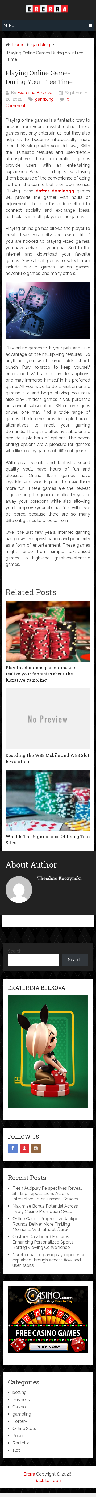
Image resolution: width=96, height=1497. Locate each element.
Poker (18, 1435)
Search (15, 951)
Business (21, 1399)
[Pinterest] (24, 1148)
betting (19, 1392)
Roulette (21, 1443)
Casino (19, 1406)
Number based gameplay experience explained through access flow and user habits (48, 1260)
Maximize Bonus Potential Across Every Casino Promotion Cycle (45, 1209)
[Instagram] (36, 1148)
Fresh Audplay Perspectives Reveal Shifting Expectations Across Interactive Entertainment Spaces (47, 1193)
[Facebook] (13, 1148)
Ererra (29, 1474)
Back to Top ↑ (47, 1480)
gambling (44, 99)
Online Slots (24, 1428)
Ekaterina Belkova (34, 92)
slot (16, 1450)
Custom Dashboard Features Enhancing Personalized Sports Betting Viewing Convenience (42, 1242)
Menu (9, 25)
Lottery (19, 1421)
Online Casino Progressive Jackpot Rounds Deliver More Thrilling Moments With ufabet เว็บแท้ (46, 1224)
